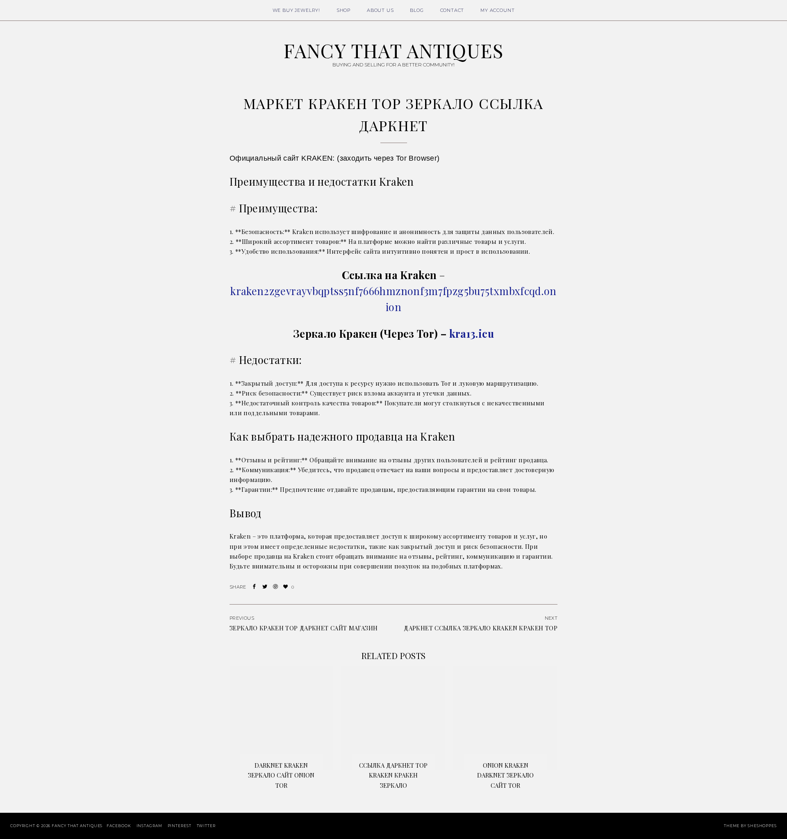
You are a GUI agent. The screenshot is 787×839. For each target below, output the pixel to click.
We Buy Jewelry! (296, 10)
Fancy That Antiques (393, 50)
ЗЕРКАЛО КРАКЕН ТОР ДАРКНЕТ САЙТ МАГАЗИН (304, 628)
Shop (343, 10)
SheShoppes (762, 825)
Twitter (206, 825)
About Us (380, 10)
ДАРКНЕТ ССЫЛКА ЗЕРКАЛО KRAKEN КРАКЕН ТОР (480, 628)
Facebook (119, 825)
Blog (416, 10)
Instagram (149, 825)
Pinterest (179, 825)
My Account (497, 10)
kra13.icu (471, 333)
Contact (452, 10)
